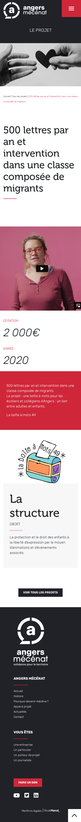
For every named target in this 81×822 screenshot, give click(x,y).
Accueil (6, 96)
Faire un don (27, 782)
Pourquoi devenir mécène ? (31, 701)
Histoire (18, 696)
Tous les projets (19, 96)
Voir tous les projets (40, 592)
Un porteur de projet (27, 755)
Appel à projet (22, 706)
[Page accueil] (25, 9)
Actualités (20, 711)
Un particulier (22, 750)
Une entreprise (23, 744)
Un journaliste (22, 760)
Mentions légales (32, 811)
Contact (19, 717)
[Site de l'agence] (51, 811)
